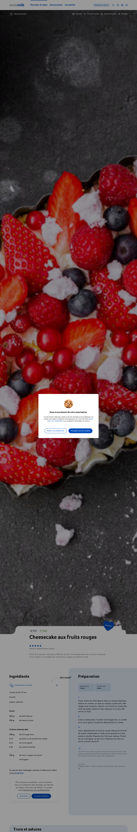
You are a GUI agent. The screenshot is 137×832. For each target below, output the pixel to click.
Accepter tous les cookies (80, 431)
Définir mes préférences (55, 431)
